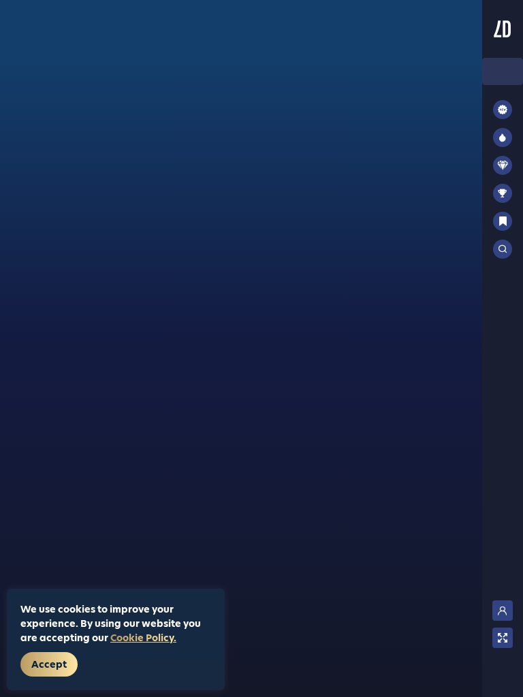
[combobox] (502, 71)
